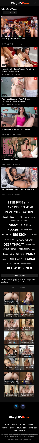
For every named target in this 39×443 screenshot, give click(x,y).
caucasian (25, 239)
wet (29, 202)
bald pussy (24, 249)
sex (29, 268)
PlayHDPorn (17, 439)
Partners (33, 428)
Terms (4, 428)
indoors (13, 229)
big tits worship (29, 217)
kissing (32, 234)
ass (33, 249)
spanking (27, 207)
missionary (25, 254)
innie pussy (16, 202)
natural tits (12, 217)
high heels (26, 264)
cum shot (9, 249)
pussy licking (19, 225)
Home (7, 424)
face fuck (8, 254)
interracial (16, 259)
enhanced (26, 229)
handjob (12, 207)
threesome (9, 240)
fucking (4, 259)
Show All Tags (19, 275)
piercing (30, 244)
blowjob (15, 268)
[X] (16, 406)
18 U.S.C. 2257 (21, 428)
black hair (13, 263)
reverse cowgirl (19, 212)
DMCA (12, 428)
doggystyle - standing (19, 221)
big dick (19, 235)
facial (30, 259)
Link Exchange (19, 430)
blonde (6, 234)
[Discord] (22, 406)
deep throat (14, 244)
